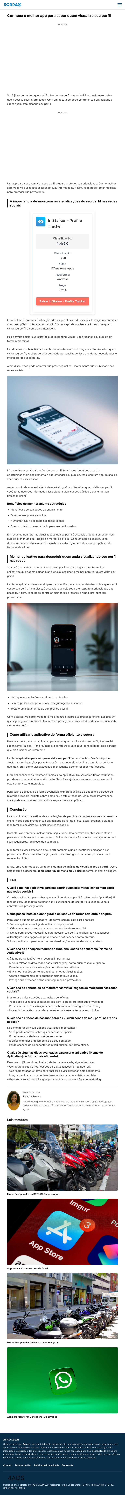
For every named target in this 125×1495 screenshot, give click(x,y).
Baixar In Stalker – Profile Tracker (62, 301)
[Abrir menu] (120, 4)
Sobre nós (67, 1465)
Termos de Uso (23, 1465)
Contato (7, 1465)
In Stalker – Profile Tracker (65, 223)
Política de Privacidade (46, 1465)
